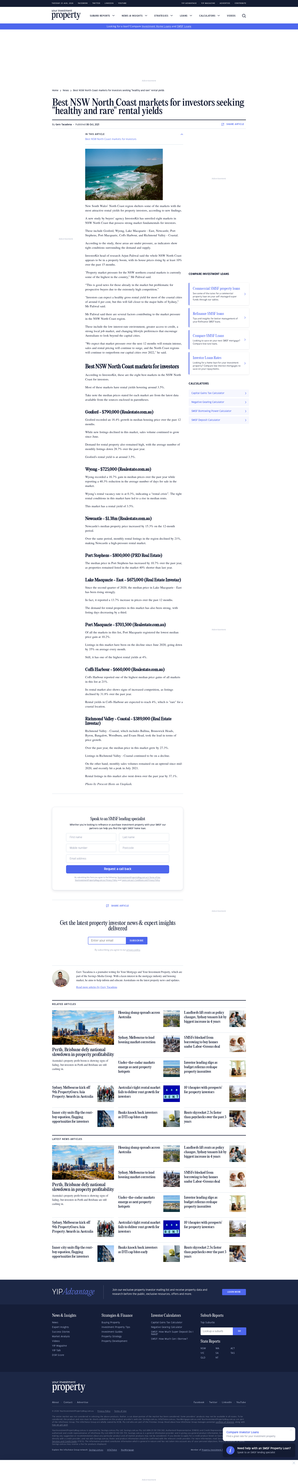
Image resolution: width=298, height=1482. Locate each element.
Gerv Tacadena (64, 125)
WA (217, 1348)
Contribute (240, 3)
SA (217, 1353)
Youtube (122, 3)
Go (239, 1331)
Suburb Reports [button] (100, 16)
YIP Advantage (189, 3)
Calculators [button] (207, 16)
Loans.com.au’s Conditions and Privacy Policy (141, 880)
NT (217, 1358)
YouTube (241, 1402)
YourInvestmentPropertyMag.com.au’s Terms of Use (138, 877)
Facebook (83, 3)
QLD (203, 1358)
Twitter (96, 3)
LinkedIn (109, 3)
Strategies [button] (161, 16)
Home (55, 90)
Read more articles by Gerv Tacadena (96, 987)
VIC (202, 1353)
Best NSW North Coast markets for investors (110, 139)
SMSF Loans (184, 26)
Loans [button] (184, 16)
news (66, 90)
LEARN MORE (234, 1292)
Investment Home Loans (156, 26)
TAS (233, 1353)
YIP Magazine (208, 3)
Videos (231, 16)
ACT (233, 1348)
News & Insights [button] (132, 16)
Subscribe (136, 941)
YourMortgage (127, 1450)
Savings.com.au (96, 1450)
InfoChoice (112, 1450)
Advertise (225, 3)
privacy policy (133, 950)
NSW (203, 1348)
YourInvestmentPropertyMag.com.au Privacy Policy (96, 880)
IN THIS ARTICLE (95, 134)
